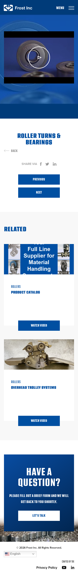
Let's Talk (38, 515)
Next (39, 192)
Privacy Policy (46, 567)
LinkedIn (72, 567)
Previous (39, 179)
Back (14, 151)
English (14, 553)
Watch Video (39, 325)
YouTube (64, 567)
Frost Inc (18, 8)
